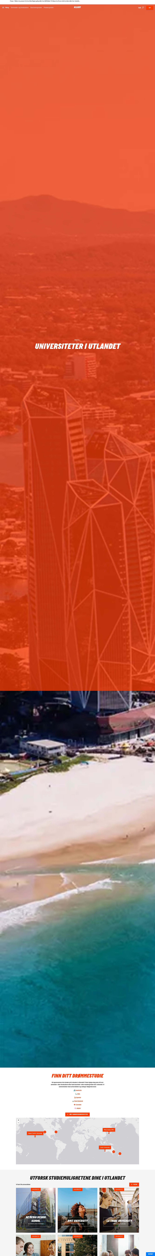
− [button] (18, 1123)
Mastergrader (49, 7)
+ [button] (18, 1120)
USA (78, 1094)
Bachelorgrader (36, 7)
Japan (78, 1108)
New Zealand (78, 1101)
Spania (78, 1097)
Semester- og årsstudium (20, 7)
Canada (78, 1104)
